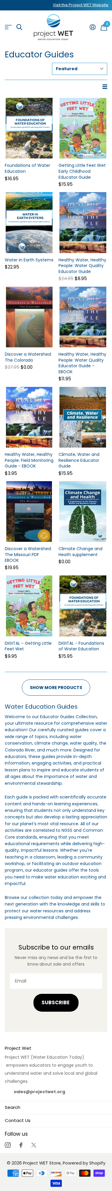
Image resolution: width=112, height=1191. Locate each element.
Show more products (56, 688)
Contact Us (17, 1120)
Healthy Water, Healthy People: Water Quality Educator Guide (82, 265)
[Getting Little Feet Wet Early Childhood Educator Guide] (83, 128)
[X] (33, 1145)
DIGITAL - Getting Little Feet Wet (28, 646)
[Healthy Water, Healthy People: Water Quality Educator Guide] (83, 222)
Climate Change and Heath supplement (80, 552)
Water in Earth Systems (29, 260)
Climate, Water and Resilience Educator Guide (79, 460)
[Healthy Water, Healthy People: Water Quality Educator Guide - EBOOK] (83, 317)
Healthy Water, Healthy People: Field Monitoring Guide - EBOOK (29, 460)
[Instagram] (7, 1145)
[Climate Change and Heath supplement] (83, 511)
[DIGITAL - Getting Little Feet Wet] (29, 605)
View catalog (8, 27)
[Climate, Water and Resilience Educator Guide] (83, 417)
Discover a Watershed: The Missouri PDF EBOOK (28, 554)
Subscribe (56, 1002)
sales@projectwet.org (39, 1092)
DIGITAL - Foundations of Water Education (81, 646)
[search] (19, 27)
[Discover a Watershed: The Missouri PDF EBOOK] (29, 511)
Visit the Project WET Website (80, 5)
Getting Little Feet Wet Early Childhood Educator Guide (82, 171)
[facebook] (20, 1145)
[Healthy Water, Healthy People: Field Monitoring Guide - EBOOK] (29, 417)
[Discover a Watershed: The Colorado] (29, 317)
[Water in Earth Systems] (29, 222)
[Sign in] (92, 27)
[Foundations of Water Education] (29, 128)
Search (12, 1107)
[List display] (104, 87)
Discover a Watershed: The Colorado (28, 357)
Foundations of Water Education (27, 168)
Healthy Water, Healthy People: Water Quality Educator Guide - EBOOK (82, 363)
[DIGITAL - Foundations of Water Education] (83, 605)
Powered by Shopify (84, 1163)
